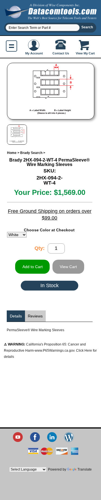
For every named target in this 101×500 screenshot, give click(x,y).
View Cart (68, 266)
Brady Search (31, 153)
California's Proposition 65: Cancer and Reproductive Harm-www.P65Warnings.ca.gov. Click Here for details (50, 350)
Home (12, 153)
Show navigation (11, 46)
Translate (84, 469)
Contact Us (60, 53)
